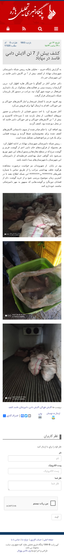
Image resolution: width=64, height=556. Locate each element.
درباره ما (25, 540)
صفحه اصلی (48, 540)
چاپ (40, 414)
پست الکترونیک (54, 465)
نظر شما (58, 478)
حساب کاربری (35, 540)
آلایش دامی (34, 407)
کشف (11, 407)
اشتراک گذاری (12, 415)
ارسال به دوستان (53, 413)
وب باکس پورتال (24, 551)
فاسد (16, 407)
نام (60, 453)
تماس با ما (15, 540)
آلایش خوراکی (46, 407)
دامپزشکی (23, 407)
